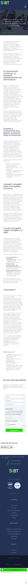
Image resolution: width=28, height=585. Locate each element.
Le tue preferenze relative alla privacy (15, 570)
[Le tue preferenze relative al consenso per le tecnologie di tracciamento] (25, 582)
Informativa (9, 418)
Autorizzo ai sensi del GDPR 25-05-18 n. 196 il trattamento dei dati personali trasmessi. (14, 413)
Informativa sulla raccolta (6, 572)
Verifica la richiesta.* (11, 420)
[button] (25, 7)
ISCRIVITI (14, 430)
